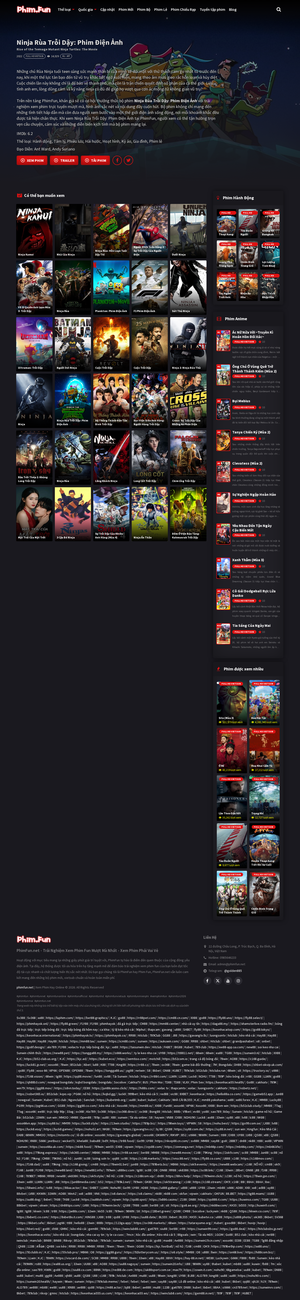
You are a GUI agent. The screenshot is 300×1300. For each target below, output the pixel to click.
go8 (224, 1141)
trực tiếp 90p (56, 1111)
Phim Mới (126, 9)
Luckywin (222, 1258)
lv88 (245, 1117)
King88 (121, 1065)
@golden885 (233, 971)
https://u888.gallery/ (164, 1188)
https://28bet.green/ (156, 1211)
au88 (77, 1276)
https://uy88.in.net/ (219, 1129)
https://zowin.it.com (198, 1270)
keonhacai (197, 1094)
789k (111, 1276)
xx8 (254, 1188)
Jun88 (279, 1094)
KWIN (47, 1270)
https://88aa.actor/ (67, 1188)
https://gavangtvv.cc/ (139, 1129)
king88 (172, 1276)
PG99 (20, 1106)
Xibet (87, 1065)
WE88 (210, 1258)
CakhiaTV (134, 1082)
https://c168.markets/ (145, 1158)
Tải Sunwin (120, 1076)
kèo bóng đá (235, 1076)
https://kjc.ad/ (77, 1059)
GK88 (148, 1182)
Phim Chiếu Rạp (183, 9)
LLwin (32, 1258)
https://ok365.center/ (75, 1152)
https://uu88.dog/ (29, 1199)
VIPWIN (191, 1123)
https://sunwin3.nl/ (247, 1053)
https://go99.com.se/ (246, 1123)
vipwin (128, 1147)
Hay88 (261, 1035)
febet (124, 1281)
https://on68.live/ (231, 1252)
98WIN (202, 1135)
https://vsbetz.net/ (243, 1088)
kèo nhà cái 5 (149, 1094)
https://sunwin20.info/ (167, 1264)
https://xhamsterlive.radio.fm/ (252, 1024)
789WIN (28, 1264)
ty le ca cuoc (115, 1234)
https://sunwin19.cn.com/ (203, 1240)
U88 (187, 1264)
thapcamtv (178, 1088)
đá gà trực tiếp (127, 1024)
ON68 (166, 1070)
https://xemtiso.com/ (132, 1059)
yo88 (205, 1111)
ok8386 (183, 1170)
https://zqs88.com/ (148, 1147)
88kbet (21, 1205)
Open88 (85, 1117)
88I (243, 1182)
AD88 (144, 1188)
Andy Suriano (63, 149)
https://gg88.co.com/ (82, 1106)
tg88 (59, 1076)
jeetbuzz (54, 1141)
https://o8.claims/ (140, 1193)
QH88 (50, 1246)
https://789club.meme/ (102, 1281)
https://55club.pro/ (65, 1252)
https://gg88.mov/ (39, 1088)
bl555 (242, 1205)
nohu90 (219, 1270)
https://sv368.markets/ (150, 1223)
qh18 (255, 1281)
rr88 (249, 1076)
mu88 (39, 1276)
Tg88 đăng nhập (272, 1240)
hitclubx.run (217, 1070)
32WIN (52, 1193)
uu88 (132, 1100)
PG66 (77, 1094)
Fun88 (168, 1106)
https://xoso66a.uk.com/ (47, 1147)
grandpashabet (243, 1041)
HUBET (246, 1293)
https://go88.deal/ (233, 1229)
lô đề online (85, 1135)
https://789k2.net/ (118, 1182)
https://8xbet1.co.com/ (33, 1217)
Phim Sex (197, 1082)
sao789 (216, 1111)
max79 (177, 1270)
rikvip (44, 1293)
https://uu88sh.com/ (96, 1199)
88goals (182, 1234)
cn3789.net (240, 1287)
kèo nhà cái (247, 1035)
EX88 (178, 1117)
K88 (103, 1065)
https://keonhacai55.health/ (225, 1082)
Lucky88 (275, 1100)
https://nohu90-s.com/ (253, 1276)
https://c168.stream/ (207, 1182)
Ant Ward (42, 149)
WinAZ (72, 1193)
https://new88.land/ (59, 1170)
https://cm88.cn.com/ (173, 1018)
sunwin (102, 1041)
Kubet (188, 1047)
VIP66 (53, 1070)
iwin (193, 1234)
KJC (113, 1018)
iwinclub (22, 1240)
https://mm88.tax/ (82, 1041)
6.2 (30, 133)
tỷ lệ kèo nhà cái (123, 1029)
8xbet (48, 1199)
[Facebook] (207, 981)
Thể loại (64, 9)
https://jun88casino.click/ (109, 1088)
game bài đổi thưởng (196, 1065)
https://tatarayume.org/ (195, 1223)
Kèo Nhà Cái (268, 1129)
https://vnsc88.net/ (176, 1158)
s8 (239, 1070)
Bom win (223, 1106)
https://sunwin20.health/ (34, 1281)
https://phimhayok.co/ (111, 1035)
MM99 (66, 1123)
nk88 (251, 1141)
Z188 (183, 1199)
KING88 (90, 1217)
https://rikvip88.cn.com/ (172, 1141)
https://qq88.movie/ (78, 1076)
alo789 (51, 1047)
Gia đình (140, 141)
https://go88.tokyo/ (256, 1029)
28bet (239, 1170)
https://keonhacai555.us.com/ (92, 1293)
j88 (257, 1170)
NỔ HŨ (258, 1164)
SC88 (94, 1258)
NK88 (260, 1117)
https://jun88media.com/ (79, 1182)
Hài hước (93, 141)
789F (219, 1293)
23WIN (40, 1117)
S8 (148, 1070)
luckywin (213, 1211)
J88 (174, 1035)
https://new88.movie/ (176, 1152)
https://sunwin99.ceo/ (203, 1229)
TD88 (168, 1082)
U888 (226, 1158)
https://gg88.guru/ (109, 1252)
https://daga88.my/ (215, 1024)
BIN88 (48, 1240)
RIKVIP (174, 1135)
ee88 (41, 1111)
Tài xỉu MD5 (205, 1234)
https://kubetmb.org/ (112, 1100)
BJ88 (191, 1276)
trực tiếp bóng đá (47, 1029)
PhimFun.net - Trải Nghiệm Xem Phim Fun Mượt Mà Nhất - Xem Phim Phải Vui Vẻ (87, 950)
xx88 (41, 1018)
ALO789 (202, 1276)
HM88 (74, 1117)
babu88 (95, 1141)
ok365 (258, 1217)
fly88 (197, 1029)
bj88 (127, 1287)
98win (161, 1276)
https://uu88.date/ (144, 1217)
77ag (277, 1106)
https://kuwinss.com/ (244, 1199)
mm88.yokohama (213, 1100)
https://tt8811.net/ (181, 1053)
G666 (234, 1258)
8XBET (184, 1094)
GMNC (64, 1229)
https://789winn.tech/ (106, 1205)
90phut (141, 1029)
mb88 (221, 1188)
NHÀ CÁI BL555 (182, 1100)
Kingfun (252, 1129)
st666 (192, 1135)
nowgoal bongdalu (60, 1082)
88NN (97, 1270)
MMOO (63, 1117)
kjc (108, 1047)
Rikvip (68, 1240)
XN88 (33, 1141)
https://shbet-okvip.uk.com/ (263, 1065)
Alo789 (90, 1111)
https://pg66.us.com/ (41, 1106)
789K (273, 1082)
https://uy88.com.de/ (189, 1129)
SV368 (279, 1217)
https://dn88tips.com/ (65, 1205)
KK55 (233, 1205)
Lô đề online (187, 1281)
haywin (159, 1117)
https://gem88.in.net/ (199, 1293)
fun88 (98, 1076)
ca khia (104, 1029)
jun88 (134, 1164)
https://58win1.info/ (30, 1188)
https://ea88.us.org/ (57, 1264)
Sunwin (37, 1100)
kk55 (101, 1211)
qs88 (21, 1070)
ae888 (33, 1287)
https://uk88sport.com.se (153, 1270)
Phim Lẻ (160, 9)
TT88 (111, 1065)
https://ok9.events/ (194, 1164)
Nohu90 (115, 1188)
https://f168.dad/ (29, 1164)
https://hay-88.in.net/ (189, 1258)
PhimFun (49, 100)
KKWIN (41, 1193)
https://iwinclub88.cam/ (129, 1229)
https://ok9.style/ (92, 1176)
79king (35, 1158)
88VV (169, 1258)
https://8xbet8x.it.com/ (67, 1217)
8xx (267, 1182)
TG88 (228, 1053)
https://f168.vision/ (30, 1076)
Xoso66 (122, 1106)
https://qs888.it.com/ (213, 1199)
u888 (177, 1029)
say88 (215, 1141)
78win (224, 1059)
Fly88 (30, 1070)
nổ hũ (87, 1094)
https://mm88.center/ (165, 1024)
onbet (266, 1041)
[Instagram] (238, 981)
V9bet (187, 1111)
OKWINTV (162, 1135)
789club (189, 1070)
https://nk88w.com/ (214, 1205)
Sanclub (89, 1100)
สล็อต (40, 1246)
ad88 (262, 1188)
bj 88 (159, 1129)
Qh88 (21, 1246)
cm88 (94, 1164)
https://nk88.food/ (79, 1147)
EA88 (20, 1135)
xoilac (192, 1088)
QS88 (168, 1129)
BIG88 (178, 1047)
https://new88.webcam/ (226, 1164)
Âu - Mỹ (66, 56)
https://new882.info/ (89, 1170)
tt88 (223, 1135)
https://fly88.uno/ (220, 1018)
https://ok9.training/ (168, 1182)
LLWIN (173, 1076)
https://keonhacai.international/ (39, 1035)
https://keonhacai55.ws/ (132, 1293)
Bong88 (155, 1111)
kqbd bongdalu (86, 1082)
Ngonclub (75, 1100)
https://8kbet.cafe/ (31, 1223)
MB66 (96, 1152)
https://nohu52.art (88, 1129)
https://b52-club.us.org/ (41, 1059)
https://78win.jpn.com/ (259, 1176)
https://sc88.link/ (202, 1170)
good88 (230, 1223)
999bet (133, 1094)
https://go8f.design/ (31, 1047)
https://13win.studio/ (115, 1123)
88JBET (231, 1193)
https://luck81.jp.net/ (31, 1065)
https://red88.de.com (118, 1270)
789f (275, 1211)
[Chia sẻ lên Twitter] (128, 160)
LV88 (249, 1135)
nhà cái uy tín (191, 1024)
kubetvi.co (206, 1217)
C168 (197, 1152)
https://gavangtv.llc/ (193, 1035)
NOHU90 (189, 1117)
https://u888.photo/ (238, 1217)
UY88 (162, 1053)
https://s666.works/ (118, 1053)
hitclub (232, 1035)
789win (116, 1129)
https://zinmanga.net (179, 1147)
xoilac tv (163, 1088)
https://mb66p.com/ (210, 1147)
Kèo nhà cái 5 (166, 1234)
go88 (121, 1018)
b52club (201, 1070)
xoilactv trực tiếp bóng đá (86, 1047)
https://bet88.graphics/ (92, 1018)
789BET (31, 1176)
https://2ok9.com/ (227, 1152)
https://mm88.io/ (141, 1106)
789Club (155, 1035)
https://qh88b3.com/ (31, 1082)
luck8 (122, 1094)
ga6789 (153, 1229)
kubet (142, 1100)
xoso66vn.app (26, 1123)
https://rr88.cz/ (138, 1065)
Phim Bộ (143, 9)
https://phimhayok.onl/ (33, 1024)
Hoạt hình (111, 141)
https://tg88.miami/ (251, 1193)
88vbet (21, 1193)
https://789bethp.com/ (227, 1246)
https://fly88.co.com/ (206, 1158)
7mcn (130, 1234)
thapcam (154, 1029)
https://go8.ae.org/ (184, 1205)
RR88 (132, 1035)
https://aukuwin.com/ (164, 1041)
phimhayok (107, 1024)
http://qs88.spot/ (135, 1199)
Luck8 (193, 1076)
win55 (110, 1147)
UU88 (270, 1193)
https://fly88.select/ (249, 1018)
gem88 (93, 1229)
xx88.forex (243, 1100)
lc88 (252, 1117)
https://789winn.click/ (208, 1176)
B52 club (60, 1100)
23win (211, 1188)
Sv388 (21, 1018)
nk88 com (170, 1193)
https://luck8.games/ (58, 1129)
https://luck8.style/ (85, 1123)
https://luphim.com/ (60, 1018)
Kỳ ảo (126, 141)
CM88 (143, 1024)
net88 (270, 1234)
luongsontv (218, 1035)
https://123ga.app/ (118, 1223)
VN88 (169, 1117)
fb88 (252, 1258)
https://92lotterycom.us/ (141, 1252)
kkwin (37, 1211)
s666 (275, 1070)
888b (177, 1111)
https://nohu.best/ (216, 1123)
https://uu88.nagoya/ (124, 1264)
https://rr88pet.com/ (141, 1018)
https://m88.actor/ (109, 1287)
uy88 (229, 1117)
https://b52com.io (175, 1059)
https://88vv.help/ (178, 1176)
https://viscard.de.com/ (72, 1258)
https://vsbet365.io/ (31, 1094)
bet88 (145, 1152)
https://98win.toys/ (171, 1123)
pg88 (129, 1070)
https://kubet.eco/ (102, 1059)
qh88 (68, 1276)
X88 (113, 1117)
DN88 (192, 1199)
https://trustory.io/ (256, 1070)
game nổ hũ (263, 1111)
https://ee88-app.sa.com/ (226, 1047)
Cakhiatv (164, 1100)
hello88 (79, 1223)
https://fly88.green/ (64, 1024)
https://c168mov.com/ (256, 1158)
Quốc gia (85, 9)
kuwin (256, 1264)
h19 (263, 1281)
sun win (52, 1117)
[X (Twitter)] (218, 981)
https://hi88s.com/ (142, 1088)
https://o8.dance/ (113, 1193)
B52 (183, 1135)
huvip (251, 1223)
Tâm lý (59, 141)
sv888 (195, 1141)
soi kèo (61, 1246)
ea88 (219, 1053)
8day (226, 1111)
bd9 (105, 1141)
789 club (200, 1047)
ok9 (277, 1164)
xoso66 (53, 1065)
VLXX (186, 1082)
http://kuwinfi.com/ (261, 1205)
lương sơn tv (101, 1158)
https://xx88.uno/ (257, 1246)
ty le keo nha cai (145, 1053)
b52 (100, 1182)
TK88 (57, 1199)
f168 (264, 1170)
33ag (70, 1111)
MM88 (264, 1100)
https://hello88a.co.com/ (224, 1094)
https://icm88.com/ (122, 1041)
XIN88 (71, 1287)
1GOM (219, 1234)
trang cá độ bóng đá (204, 1059)
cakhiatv (262, 1082)
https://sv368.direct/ (122, 1111)
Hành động (42, 141)
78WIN (49, 1258)
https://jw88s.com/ (72, 1211)
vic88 (174, 1094)
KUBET (176, 1070)
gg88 (48, 1276)
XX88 (194, 1018)
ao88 (210, 1117)
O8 (156, 1170)
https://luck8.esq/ (29, 1129)
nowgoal (24, 1100)
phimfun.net (25, 987)
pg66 (60, 1223)
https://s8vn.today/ (67, 1088)
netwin (140, 1070)
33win (220, 1117)
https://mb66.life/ (268, 1147)
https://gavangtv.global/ (124, 1135)
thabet (216, 1264)
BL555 (163, 1217)
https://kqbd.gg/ (104, 1094)
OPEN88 (64, 1070)
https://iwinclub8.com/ (166, 1293)
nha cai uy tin (95, 1234)
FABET (168, 1047)
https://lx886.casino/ (163, 1199)
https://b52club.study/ (246, 1106)
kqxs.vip (65, 1094)
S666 (42, 1141)
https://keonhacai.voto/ (34, 1234)
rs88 (38, 1264)
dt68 (55, 1229)
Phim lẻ (155, 141)
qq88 (115, 1158)
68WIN (30, 1135)
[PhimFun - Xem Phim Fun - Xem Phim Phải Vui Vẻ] (34, 937)
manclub (36, 1240)
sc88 (245, 1152)
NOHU (203, 1076)
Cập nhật (107, 9)
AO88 (233, 1059)
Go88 (250, 1082)
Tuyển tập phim (212, 9)
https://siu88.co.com (77, 1270)
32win (92, 1211)
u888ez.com (125, 1170)
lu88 (95, 1065)
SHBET (187, 1029)
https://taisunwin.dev (135, 1047)
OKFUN (219, 1193)
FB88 (243, 1258)
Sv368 (31, 1018)
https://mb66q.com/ (240, 1147)
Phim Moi (156, 1082)
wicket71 (68, 1141)
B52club (75, 1065)
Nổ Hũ (111, 1176)
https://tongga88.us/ (109, 1070)
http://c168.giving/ (76, 1164)
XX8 (247, 1188)
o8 (258, 1041)
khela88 (82, 1141)
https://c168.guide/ (253, 1059)
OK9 (227, 1182)
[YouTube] (228, 981)
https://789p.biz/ (144, 1123)
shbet (204, 1041)
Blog (232, 9)
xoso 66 (41, 1070)
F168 (25, 1158)
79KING (57, 1158)
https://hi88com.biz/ (259, 1252)
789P (221, 1076)
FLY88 (84, 1024)
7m (272, 1264)
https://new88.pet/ (57, 1053)
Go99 (140, 1141)
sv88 (107, 1076)
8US (145, 1082)
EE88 (86, 1088)
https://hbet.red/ (29, 1229)
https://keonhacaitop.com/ (222, 1029)
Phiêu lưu (75, 141)
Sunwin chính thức (29, 1053)
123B (30, 1246)
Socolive (120, 1082)
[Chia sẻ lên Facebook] (117, 160)
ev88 (196, 1111)
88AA (250, 1182)
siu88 (163, 1229)
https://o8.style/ (172, 1252)
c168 (235, 1158)
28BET (233, 1141)
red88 (164, 1094)
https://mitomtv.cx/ (61, 1135)
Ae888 (178, 1240)
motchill (154, 1059)
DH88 (237, 1065)
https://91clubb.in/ (29, 1252)
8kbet (157, 1070)
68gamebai (234, 1270)
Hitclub (142, 1035)
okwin (44, 1205)
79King (207, 1152)
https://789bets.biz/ (154, 1164)
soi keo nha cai (268, 1047)
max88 (167, 1240)
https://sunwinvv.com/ (265, 1287)
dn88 (243, 1141)
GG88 (166, 1035)
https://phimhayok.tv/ (78, 1035)
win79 (21, 1088)
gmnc (53, 1293)
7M (215, 1065)
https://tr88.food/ (122, 1141)
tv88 (49, 1188)
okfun (183, 1193)
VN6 (96, 1193)
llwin (214, 1252)
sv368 (165, 1065)
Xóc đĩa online (145, 1234)
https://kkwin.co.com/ (254, 1211)
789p (96, 1117)
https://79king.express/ (41, 1152)
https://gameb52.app (258, 1094)
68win (200, 1053)
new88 (251, 1047)
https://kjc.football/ (159, 1246)
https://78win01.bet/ (114, 1164)
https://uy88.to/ (49, 1123)
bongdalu (105, 1082)
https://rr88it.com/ (154, 1076)
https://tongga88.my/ (87, 1053)
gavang (167, 1029)
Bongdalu (225, 1065)
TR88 (135, 1205)
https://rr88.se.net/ (125, 1152)
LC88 (228, 1176)
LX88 (266, 1123)
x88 (237, 1117)
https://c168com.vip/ (140, 1176)
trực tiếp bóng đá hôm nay (79, 1029)
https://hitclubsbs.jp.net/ (265, 1229)
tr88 (54, 1211)
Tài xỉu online (138, 1117)
